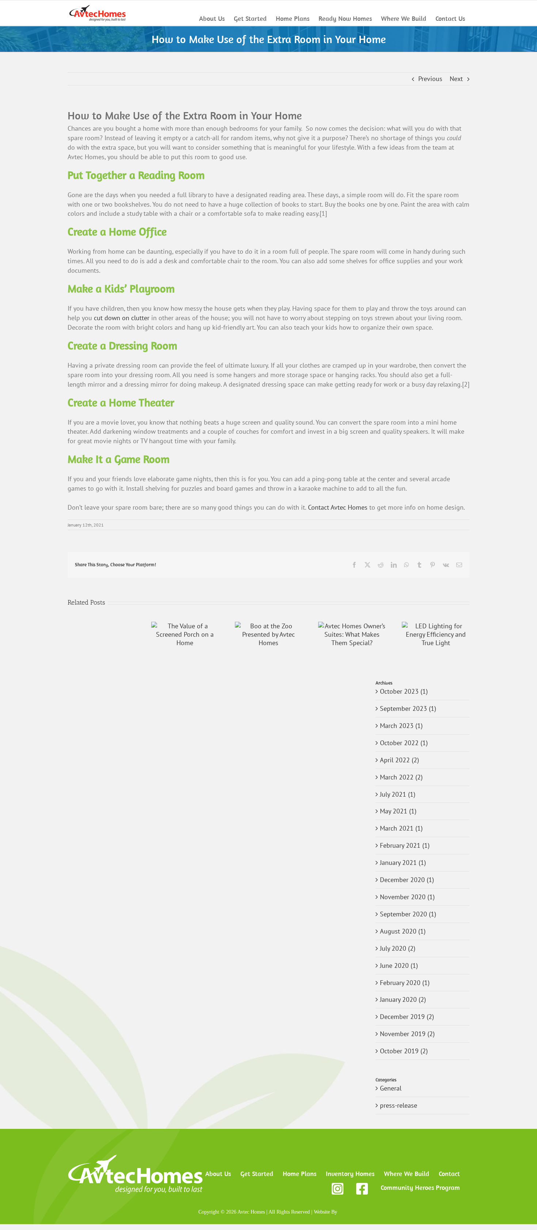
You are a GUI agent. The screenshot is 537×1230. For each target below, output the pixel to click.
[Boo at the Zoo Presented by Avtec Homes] (268, 626)
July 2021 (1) (397, 794)
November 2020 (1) (407, 897)
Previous (430, 78)
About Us (218, 1173)
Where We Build (406, 1173)
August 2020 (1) (403, 931)
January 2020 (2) (403, 999)
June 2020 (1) (399, 965)
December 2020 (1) (407, 879)
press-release (398, 1105)
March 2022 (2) (401, 777)
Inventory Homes (350, 1173)
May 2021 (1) (398, 811)
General (390, 1088)
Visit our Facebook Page (362, 1189)
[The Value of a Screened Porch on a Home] (185, 626)
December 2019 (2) (407, 1016)
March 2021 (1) (401, 828)
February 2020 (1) (405, 982)
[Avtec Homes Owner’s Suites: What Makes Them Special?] (352, 626)
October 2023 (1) (404, 691)
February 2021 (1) (405, 845)
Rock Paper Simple (356, 1211)
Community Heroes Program (420, 1187)
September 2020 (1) (408, 914)
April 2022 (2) (399, 760)
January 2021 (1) (403, 862)
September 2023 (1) (408, 708)
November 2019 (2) (407, 1034)
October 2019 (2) (404, 1051)
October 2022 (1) (404, 743)
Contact (449, 1173)
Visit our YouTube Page (337, 1189)
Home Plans (299, 1173)
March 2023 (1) (401, 725)
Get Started (256, 1173)
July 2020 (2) (397, 948)
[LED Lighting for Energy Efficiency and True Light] (435, 626)
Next (456, 78)
